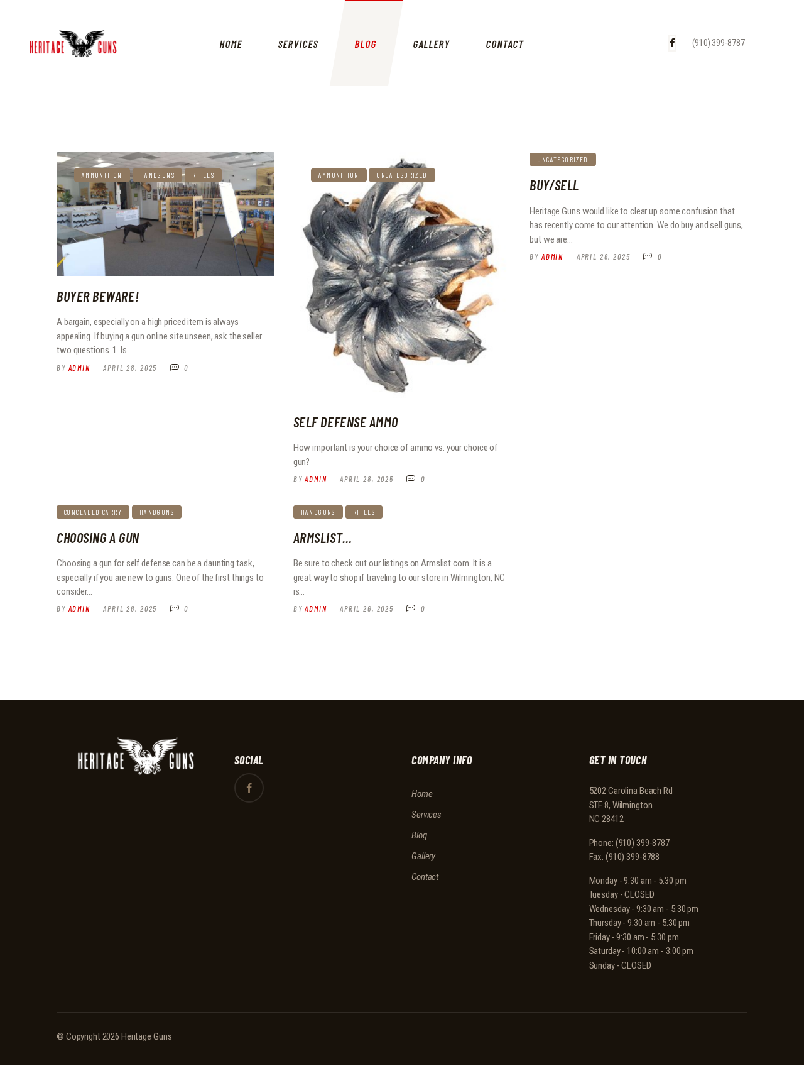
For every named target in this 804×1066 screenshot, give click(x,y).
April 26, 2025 (367, 608)
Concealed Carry (93, 512)
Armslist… (322, 537)
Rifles (203, 175)
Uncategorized (401, 175)
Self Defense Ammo (345, 422)
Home (422, 794)
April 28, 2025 (130, 368)
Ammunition (102, 175)
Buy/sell (554, 185)
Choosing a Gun (98, 537)
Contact (424, 876)
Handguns (157, 175)
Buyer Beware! (98, 296)
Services (426, 814)
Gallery (423, 856)
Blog (419, 835)
